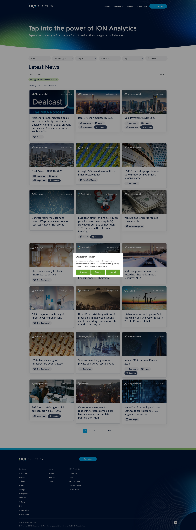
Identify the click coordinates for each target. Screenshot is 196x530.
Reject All (98, 272)
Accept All (113, 272)
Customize (83, 272)
